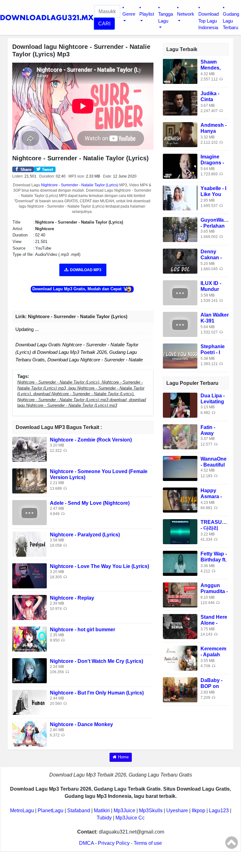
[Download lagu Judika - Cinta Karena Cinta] (180, 102)
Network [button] (185, 14)
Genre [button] (128, 14)
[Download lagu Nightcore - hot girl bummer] (29, 639)
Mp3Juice (124, 810)
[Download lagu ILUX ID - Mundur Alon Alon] (180, 292)
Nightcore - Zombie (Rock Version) (91, 439)
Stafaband (78, 810)
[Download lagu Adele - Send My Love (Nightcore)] (29, 512)
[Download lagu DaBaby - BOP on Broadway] (180, 689)
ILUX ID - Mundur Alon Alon (212, 289)
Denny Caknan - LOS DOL (212, 257)
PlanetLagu (50, 810)
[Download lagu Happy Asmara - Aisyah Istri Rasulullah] (180, 500)
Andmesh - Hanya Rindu (214, 131)
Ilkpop (198, 810)
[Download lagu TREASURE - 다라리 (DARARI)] (180, 531)
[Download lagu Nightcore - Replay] (29, 607)
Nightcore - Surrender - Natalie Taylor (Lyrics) (79, 185)
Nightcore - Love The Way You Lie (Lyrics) (99, 566)
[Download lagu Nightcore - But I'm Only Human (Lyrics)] (29, 702)
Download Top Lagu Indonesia (208, 20)
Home (123, 757)
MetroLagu (22, 810)
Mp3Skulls (151, 810)
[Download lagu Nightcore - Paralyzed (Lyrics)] (29, 544)
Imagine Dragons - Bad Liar (212, 162)
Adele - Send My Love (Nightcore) (90, 503)
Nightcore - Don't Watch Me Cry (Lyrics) (96, 661)
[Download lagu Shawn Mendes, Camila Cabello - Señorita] (180, 71)
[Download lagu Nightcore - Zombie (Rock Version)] (29, 449)
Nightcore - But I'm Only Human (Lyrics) (97, 692)
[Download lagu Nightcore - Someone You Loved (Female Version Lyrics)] (29, 480)
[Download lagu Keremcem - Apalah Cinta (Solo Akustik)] (180, 658)
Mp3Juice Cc (130, 817)
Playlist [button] (146, 14)
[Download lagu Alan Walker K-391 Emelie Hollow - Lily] (180, 324)
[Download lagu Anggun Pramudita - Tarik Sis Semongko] (180, 594)
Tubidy (104, 817)
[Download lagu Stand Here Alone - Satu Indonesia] (180, 626)
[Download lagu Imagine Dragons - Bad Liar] (180, 165)
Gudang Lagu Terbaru (231, 20)
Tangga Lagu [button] (165, 17)
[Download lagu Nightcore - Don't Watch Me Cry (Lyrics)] (29, 670)
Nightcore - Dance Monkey (81, 724)
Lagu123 (219, 810)
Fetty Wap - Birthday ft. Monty (214, 559)
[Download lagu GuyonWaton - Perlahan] (180, 229)
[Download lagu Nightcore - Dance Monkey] (29, 733)
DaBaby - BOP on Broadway (213, 686)
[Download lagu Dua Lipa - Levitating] (180, 405)
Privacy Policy (114, 843)
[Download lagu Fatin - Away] (180, 436)
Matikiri (102, 810)
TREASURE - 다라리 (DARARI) (215, 528)
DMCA (86, 843)
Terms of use (148, 843)
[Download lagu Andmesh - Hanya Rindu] (180, 134)
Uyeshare (177, 810)
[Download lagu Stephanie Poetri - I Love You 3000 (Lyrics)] (180, 355)
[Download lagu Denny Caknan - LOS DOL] (180, 260)
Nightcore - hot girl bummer (82, 629)
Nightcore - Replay (72, 598)
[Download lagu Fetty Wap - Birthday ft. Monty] (180, 563)
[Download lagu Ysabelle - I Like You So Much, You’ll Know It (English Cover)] (180, 197)
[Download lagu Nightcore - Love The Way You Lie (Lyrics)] (29, 575)
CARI (104, 23)
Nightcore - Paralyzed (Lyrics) (85, 534)
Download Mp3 (85, 270)
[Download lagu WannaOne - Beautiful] (180, 468)
